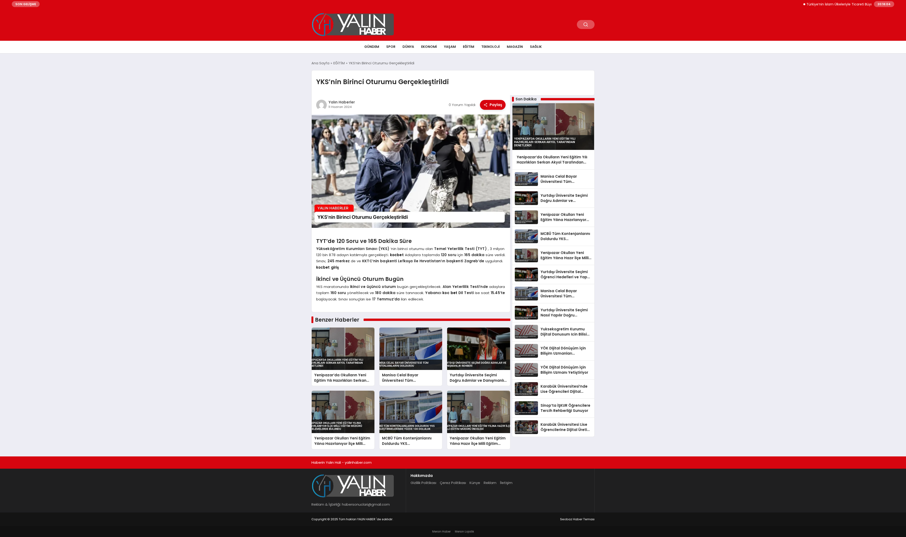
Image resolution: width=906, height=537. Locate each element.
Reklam (490, 482)
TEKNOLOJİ (490, 46)
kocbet (397, 254)
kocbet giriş (327, 267)
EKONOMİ (429, 46)
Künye (475, 482)
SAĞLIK (536, 46)
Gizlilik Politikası (423, 482)
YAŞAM (450, 46)
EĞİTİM (468, 46)
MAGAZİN (515, 46)
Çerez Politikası (453, 482)
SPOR (390, 46)
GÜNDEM (371, 46)
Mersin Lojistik (464, 531)
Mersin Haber (441, 531)
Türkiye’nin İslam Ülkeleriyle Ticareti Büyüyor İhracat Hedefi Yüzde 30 (842, 4)
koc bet (449, 292)
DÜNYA (408, 46)
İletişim (506, 482)
